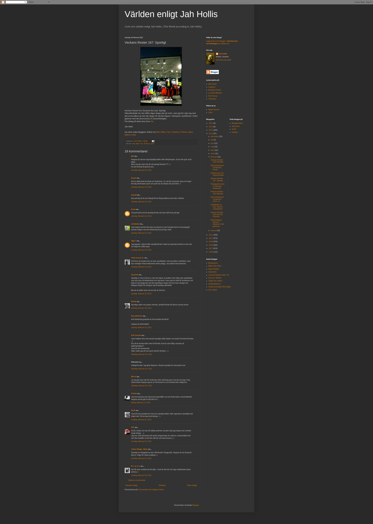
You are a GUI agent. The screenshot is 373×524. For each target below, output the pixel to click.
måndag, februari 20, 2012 (141, 354)
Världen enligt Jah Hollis (171, 14)
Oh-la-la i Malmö (214, 278)
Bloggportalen (237, 123)
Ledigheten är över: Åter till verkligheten (216, 207)
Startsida (162, 485)
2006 (211, 252)
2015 (211, 123)
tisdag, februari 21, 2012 (140, 403)
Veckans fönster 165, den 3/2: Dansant (217, 214)
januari (214, 230)
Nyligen (235, 132)
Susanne (134, 275)
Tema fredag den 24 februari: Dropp (217, 167)
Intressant (236, 126)
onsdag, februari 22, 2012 (141, 420)
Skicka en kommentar (136, 480)
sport (152, 143)
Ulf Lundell (212, 290)
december (215, 136)
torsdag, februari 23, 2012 (141, 458)
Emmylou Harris (214, 90)
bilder (137, 143)
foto (141, 143)
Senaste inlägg (131, 485)
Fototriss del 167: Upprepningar (217, 174)
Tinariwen (212, 99)
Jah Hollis (223, 54)
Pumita (134, 393)
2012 (211, 134)
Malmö (127, 135)
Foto (168, 132)
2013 (211, 130)
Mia (132, 156)
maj (212, 147)
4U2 (132, 427)
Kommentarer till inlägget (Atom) (151, 490)
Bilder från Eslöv (214, 266)
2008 (211, 245)
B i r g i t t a (135, 466)
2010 (211, 238)
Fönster (184, 132)
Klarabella (212, 272)
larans (133, 178)
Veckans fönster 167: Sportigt (217, 179)
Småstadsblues (214, 284)
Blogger (196, 505)
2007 (211, 248)
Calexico (211, 87)
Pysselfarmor (136, 316)
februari (214, 157)
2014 (211, 127)
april (213, 150)
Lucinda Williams (215, 93)
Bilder (163, 132)
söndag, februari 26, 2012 (141, 475)
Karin (133, 209)
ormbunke (135, 224)
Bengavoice (213, 263)
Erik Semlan (136, 335)
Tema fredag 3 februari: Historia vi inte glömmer (217, 223)
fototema (147, 143)
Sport (190, 132)
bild (133, 143)
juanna (134, 195)
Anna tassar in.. (137, 258)
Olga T (133, 241)
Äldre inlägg (192, 485)
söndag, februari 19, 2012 (141, 170)
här (152, 121)
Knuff (234, 129)
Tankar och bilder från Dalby (219, 287)
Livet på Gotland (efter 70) (218, 275)
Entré (133, 135)
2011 (211, 235)
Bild (158, 132)
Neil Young (212, 96)
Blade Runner (213, 110)
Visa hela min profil (223, 60)
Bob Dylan (212, 84)
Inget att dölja (213, 269)
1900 (210, 113)
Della (133, 410)
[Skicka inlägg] (153, 141)
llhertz (133, 377)
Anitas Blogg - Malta (139, 449)
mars (213, 154)
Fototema (175, 132)
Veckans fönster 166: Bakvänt (217, 193)
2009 (211, 242)
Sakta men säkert (215, 281)
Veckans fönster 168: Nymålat (217, 161)
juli (212, 140)
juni (212, 143)
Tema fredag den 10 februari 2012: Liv (217, 199)
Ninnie (133, 301)
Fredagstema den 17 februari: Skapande (218, 186)
